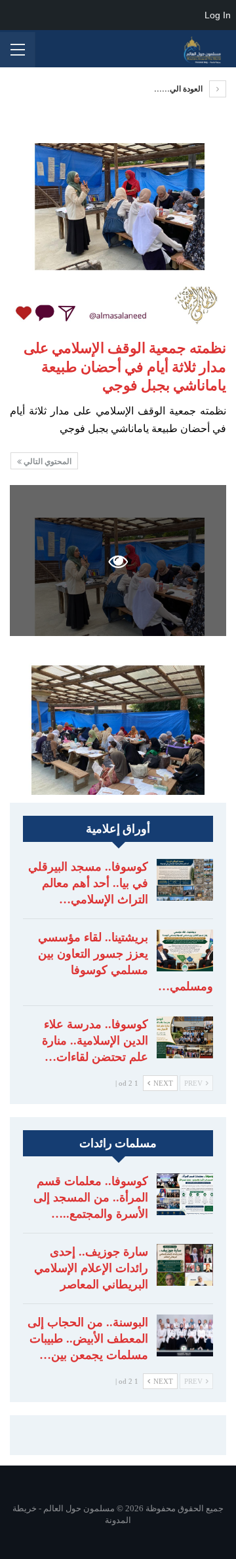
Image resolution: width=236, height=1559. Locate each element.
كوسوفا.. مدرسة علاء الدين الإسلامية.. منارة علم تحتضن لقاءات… (95, 1041)
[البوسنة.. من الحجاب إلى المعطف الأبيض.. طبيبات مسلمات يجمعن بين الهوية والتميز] (185, 1335)
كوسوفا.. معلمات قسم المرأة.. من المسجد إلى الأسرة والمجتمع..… (90, 1197)
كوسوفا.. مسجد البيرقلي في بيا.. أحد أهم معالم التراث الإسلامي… (88, 883)
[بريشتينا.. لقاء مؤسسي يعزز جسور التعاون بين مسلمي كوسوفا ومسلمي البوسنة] (185, 950)
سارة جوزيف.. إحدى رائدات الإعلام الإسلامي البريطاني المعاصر (91, 1268)
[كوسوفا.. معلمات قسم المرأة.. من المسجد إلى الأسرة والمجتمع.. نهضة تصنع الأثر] (185, 1194)
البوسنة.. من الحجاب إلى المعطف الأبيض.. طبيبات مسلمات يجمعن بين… (88, 1339)
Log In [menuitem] (218, 15)
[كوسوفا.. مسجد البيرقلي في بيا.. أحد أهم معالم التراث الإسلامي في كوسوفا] (185, 880)
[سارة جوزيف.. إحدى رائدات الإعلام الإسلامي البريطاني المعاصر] (185, 1265)
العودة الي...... (179, 88)
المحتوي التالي (46, 461)
